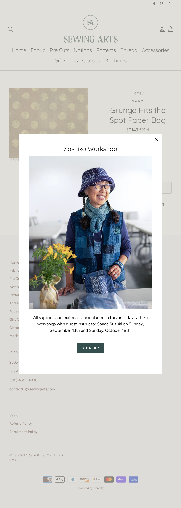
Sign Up (90, 348)
